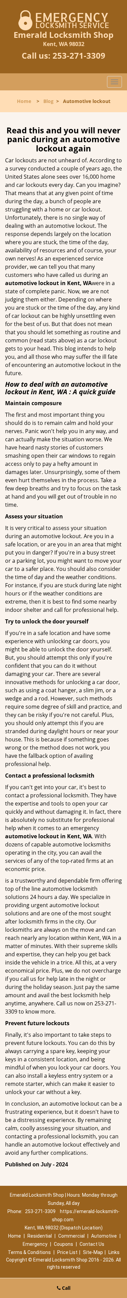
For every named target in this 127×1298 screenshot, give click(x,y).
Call (65, 1288)
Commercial (71, 1236)
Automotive (104, 1236)
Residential (39, 1236)
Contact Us (92, 1244)
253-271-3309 (78, 55)
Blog (48, 101)
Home (24, 101)
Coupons (63, 1244)
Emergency (35, 1244)
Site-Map (93, 1252)
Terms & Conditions (29, 1252)
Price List (67, 1252)
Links (114, 1252)
